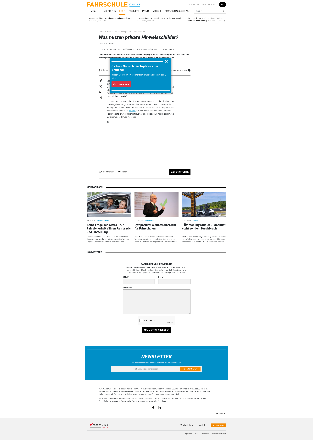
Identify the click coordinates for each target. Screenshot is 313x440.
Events (145, 11)
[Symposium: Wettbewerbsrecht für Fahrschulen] (156, 204)
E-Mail (125, 277)
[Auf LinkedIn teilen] (100, 92)
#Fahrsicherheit (103, 220)
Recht (122, 11)
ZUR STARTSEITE (180, 172)
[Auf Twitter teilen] (101, 87)
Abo (222, 4)
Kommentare (108, 70)
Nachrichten (109, 11)
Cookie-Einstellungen (219, 434)
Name (160, 277)
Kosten (132, 110)
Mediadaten (186, 425)
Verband (157, 11)
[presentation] (224, 20)
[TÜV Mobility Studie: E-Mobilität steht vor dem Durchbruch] (204, 204)
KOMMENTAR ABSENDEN (156, 330)
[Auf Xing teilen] (100, 98)
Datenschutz (205, 434)
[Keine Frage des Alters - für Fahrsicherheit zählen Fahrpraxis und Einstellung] (109, 204)
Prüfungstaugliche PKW (177, 11)
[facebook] (153, 407)
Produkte (134, 11)
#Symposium (150, 220)
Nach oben (219, 413)
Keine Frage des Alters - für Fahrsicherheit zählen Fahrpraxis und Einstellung (109, 228)
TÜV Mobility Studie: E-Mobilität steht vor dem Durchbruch (203, 226)
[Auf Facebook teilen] (101, 81)
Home (101, 31)
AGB (196, 434)
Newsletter (194, 4)
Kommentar (127, 287)
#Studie (195, 220)
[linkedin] (159, 407)
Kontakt (212, 4)
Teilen (124, 172)
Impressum (188, 434)
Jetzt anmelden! (121, 84)
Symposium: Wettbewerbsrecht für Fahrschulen (155, 226)
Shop (203, 4)
